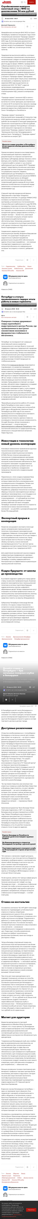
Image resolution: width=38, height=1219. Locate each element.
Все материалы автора (8, 27)
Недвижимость (18, 269)
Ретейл (23, 1174)
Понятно (31, 1210)
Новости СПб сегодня (8, 271)
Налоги (29, 266)
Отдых (19, 1178)
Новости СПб (20, 271)
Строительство (10, 266)
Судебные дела (21, 266)
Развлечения (16, 1176)
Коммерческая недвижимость (10, 1182)
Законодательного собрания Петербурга (16, 426)
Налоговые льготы (7, 269)
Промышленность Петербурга (21, 637)
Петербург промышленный (21, 639)
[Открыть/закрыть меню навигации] (22, 2)
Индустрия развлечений (8, 1178)
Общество (16, 1174)
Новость (8, 637)
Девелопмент (29, 269)
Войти (31, 2)
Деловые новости (28, 1178)
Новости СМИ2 (6, 289)
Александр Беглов (17, 365)
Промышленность (7, 639)
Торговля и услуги (6, 1176)
